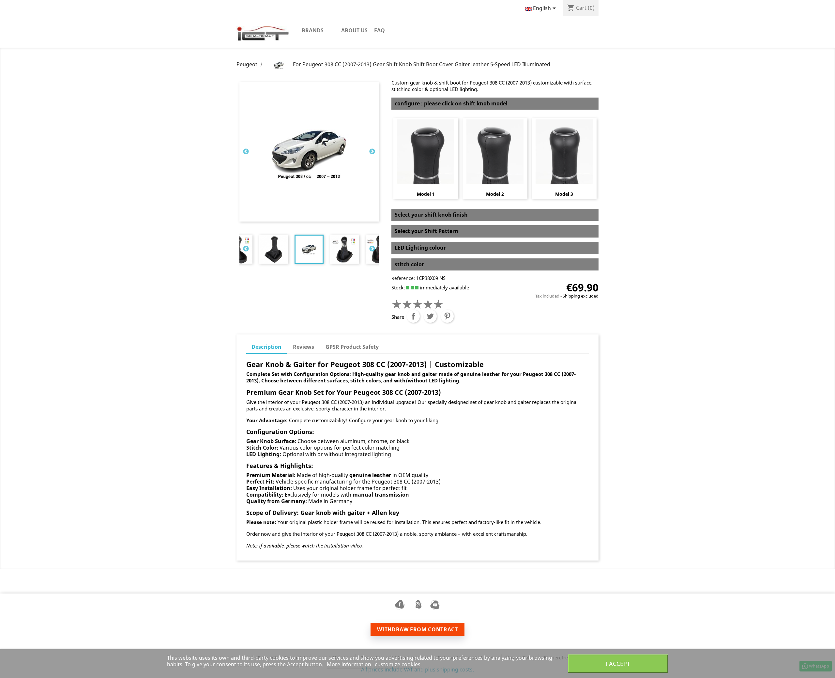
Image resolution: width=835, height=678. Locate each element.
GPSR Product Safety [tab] (352, 346)
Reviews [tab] (303, 346)
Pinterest (447, 316)
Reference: (403, 278)
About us (354, 30)
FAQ (379, 30)
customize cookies (397, 664)
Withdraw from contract (417, 629)
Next (372, 151)
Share (413, 316)
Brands (313, 30)
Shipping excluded (581, 296)
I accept (617, 663)
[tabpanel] (309, 249)
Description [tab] (266, 346)
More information (349, 664)
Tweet (430, 316)
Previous (246, 151)
